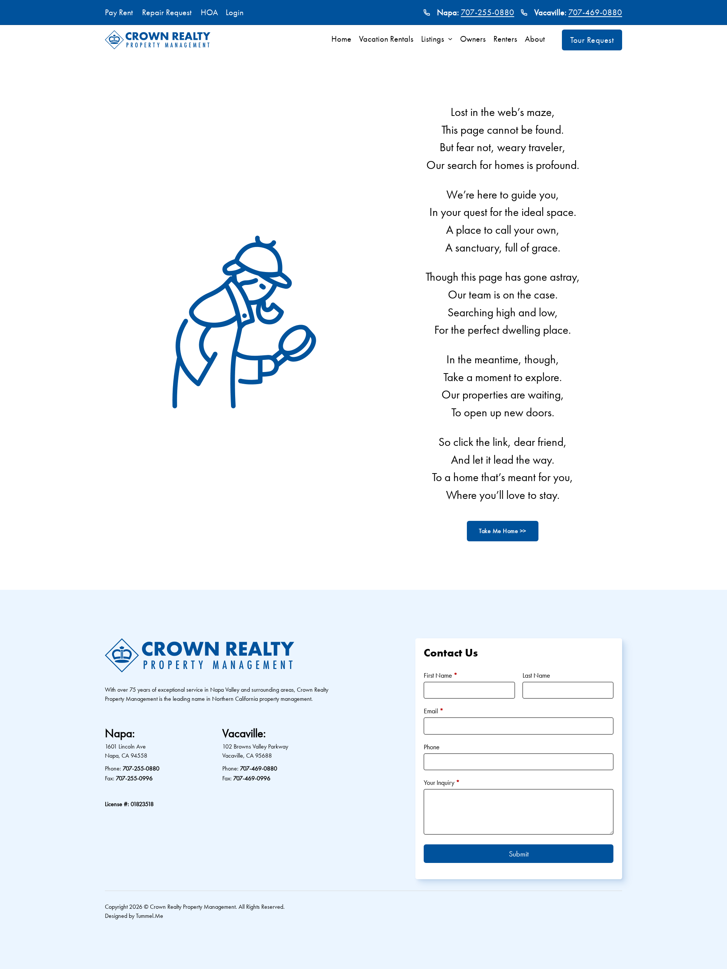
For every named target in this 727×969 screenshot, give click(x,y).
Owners (473, 38)
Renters (505, 38)
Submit (519, 854)
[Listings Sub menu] (452, 39)
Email (433, 710)
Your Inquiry (442, 782)
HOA (209, 12)
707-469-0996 (251, 778)
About (535, 38)
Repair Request (167, 12)
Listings (432, 38)
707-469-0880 (595, 12)
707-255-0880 (487, 12)
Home (341, 38)
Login (234, 12)
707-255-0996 (134, 778)
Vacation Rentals (386, 38)
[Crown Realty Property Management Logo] (158, 39)
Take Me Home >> (502, 531)
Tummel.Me (149, 916)
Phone (432, 746)
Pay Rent (119, 12)
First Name (440, 675)
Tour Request (592, 39)
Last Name (536, 675)
